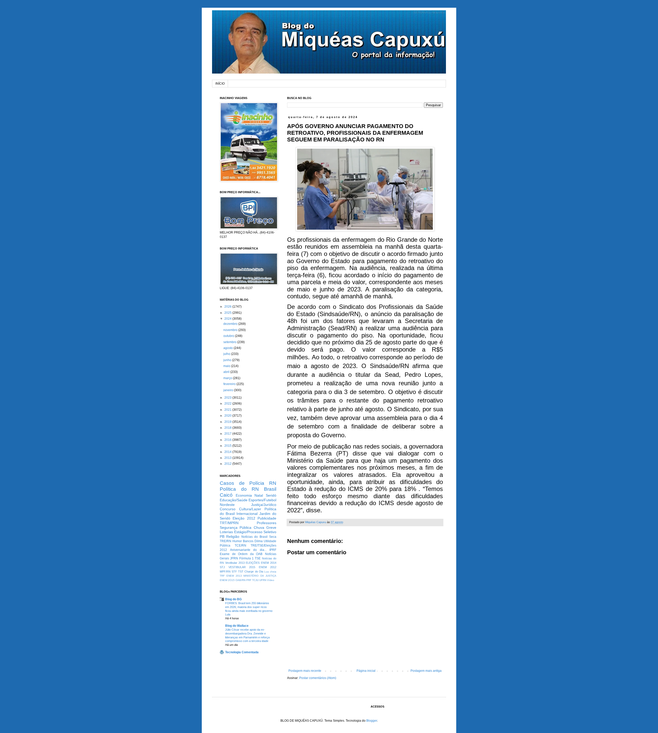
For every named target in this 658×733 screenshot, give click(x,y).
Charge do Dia (253, 571)
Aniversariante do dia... (248, 550)
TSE (258, 558)
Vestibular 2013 (235, 562)
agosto (228, 348)
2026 (228, 306)
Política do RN (239, 489)
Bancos (248, 541)
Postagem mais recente (304, 671)
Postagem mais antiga (426, 671)
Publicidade (267, 518)
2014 (228, 452)
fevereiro (229, 384)
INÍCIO (220, 83)
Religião (232, 536)
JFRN (234, 558)
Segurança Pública (235, 527)
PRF (248, 580)
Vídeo (270, 580)
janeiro (228, 390)
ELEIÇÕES (253, 562)
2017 (228, 433)
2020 (228, 415)
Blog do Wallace (237, 626)
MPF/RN (225, 571)
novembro (230, 330)
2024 (228, 318)
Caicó (226, 495)
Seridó (271, 495)
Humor (237, 541)
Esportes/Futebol (262, 500)
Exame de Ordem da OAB (241, 554)
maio (227, 366)
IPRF (272, 550)
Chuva (259, 527)
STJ (222, 567)
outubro (229, 336)
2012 (228, 464)
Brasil (270, 489)
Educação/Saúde (234, 500)
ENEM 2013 (234, 575)
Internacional (247, 514)
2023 (228, 397)
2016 (228, 440)
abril (226, 372)
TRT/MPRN (229, 523)
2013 (228, 458)
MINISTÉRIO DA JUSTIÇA (259, 575)
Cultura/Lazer (250, 509)
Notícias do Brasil (254, 537)
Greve (271, 527)
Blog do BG (233, 599)
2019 (228, 422)
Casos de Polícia (242, 483)
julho (227, 354)
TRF (222, 575)
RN (272, 483)
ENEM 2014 (268, 562)
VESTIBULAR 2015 (242, 567)
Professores (266, 523)
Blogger (371, 720)
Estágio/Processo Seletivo (255, 532)
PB (222, 536)
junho (227, 360)
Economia (244, 495)
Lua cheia (270, 571)
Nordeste (227, 505)
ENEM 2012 (268, 567)
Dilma (258, 541)
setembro (230, 342)
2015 (228, 446)
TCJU (255, 580)
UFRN (262, 580)
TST (240, 571)
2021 (228, 410)
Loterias (226, 532)
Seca (272, 537)
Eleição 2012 (244, 518)
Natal (258, 495)
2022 (228, 403)
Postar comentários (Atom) (317, 678)
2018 (228, 428)
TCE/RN (240, 545)
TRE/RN (225, 541)
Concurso (227, 509)
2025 (228, 313)
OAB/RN (240, 580)
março (228, 378)
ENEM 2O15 (227, 580)
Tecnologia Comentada (242, 652)
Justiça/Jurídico (263, 505)
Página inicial (366, 671)
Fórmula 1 (246, 558)
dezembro (230, 324)
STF (234, 571)
